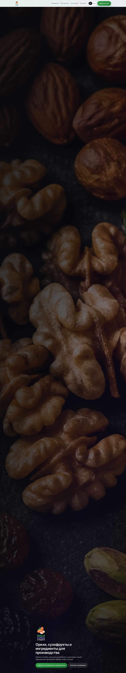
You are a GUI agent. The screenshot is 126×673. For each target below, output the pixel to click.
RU (90, 3)
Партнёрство (64, 3)
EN (94, 3)
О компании (74, 3)
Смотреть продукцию (78, 665)
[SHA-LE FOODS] (17, 3)
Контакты (83, 3)
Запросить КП (104, 3)
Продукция (55, 3)
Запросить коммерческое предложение (51, 665)
